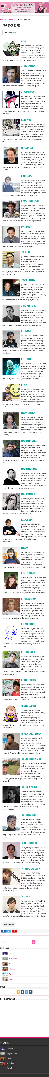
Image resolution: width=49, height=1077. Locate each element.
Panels (11, 964)
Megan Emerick (28, 413)
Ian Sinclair (26, 227)
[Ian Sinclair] (11, 234)
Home (2, 19)
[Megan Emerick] (11, 420)
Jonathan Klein (28, 280)
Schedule (12, 969)
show (13, 33)
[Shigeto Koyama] (11, 713)
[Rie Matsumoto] (11, 632)
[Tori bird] (11, 904)
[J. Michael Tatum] (11, 313)
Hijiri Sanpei (26, 176)
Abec (23, 41)
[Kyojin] (11, 392)
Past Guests (11, 19)
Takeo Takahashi (28, 815)
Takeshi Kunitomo (29, 787)
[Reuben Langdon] (11, 606)
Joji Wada (25, 252)
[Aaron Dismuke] (11, 74)
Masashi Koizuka (29, 441)
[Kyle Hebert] (11, 367)
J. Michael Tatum (28, 306)
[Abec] (11, 48)
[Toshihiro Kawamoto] (11, 876)
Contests (12, 954)
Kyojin (24, 385)
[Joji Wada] (11, 260)
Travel (11, 974)
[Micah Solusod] (11, 502)
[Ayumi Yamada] (11, 99)
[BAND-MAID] (11, 127)
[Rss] (18, 992)
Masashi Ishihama (29, 469)
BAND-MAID (26, 120)
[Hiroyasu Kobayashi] (11, 209)
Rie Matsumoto (28, 624)
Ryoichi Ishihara (28, 680)
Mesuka (24, 548)
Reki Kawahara (28, 652)
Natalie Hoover (28, 573)
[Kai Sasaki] (11, 339)
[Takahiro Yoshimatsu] (11, 767)
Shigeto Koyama (28, 706)
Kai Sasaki (26, 331)
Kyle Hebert (26, 359)
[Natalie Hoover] (11, 581)
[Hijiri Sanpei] (11, 183)
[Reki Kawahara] (11, 660)
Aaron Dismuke (28, 66)
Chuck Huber (27, 148)
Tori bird (25, 896)
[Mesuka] (11, 555)
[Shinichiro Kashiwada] (11, 741)
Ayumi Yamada (27, 92)
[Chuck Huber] (11, 155)
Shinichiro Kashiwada (31, 734)
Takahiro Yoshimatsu (31, 759)
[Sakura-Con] (24, 7)
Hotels (11, 979)
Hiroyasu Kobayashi (30, 201)
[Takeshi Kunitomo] (11, 795)
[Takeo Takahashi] (11, 823)
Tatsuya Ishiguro (29, 843)
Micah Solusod (28, 494)
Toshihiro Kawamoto (30, 869)
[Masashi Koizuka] (11, 448)
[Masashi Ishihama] (11, 476)
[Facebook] (22, 992)
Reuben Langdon (28, 599)
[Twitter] (26, 992)
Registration (13, 959)
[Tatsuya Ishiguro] (11, 851)
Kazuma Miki (27, 520)
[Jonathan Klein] (11, 288)
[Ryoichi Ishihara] (11, 688)
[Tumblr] (30, 992)
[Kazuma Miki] (11, 527)
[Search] (33, 942)
